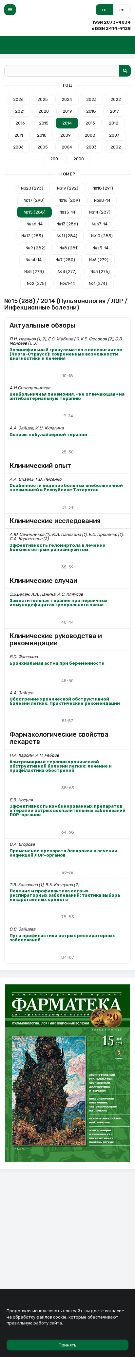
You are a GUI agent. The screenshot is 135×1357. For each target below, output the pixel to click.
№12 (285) (32, 235)
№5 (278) (34, 271)
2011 (18, 135)
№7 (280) (65, 259)
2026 (18, 99)
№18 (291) (102, 188)
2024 (67, 99)
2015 (43, 123)
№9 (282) (36, 247)
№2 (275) (36, 283)
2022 (115, 99)
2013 (90, 123)
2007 (114, 135)
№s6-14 (35, 223)
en (122, 9)
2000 (78, 158)
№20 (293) (32, 188)
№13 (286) (67, 223)
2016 (20, 123)
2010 (42, 135)
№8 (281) (69, 247)
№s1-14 (67, 283)
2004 (67, 147)
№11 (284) (67, 235)
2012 (113, 123)
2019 (67, 111)
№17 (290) (34, 200)
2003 (91, 147)
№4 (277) (67, 271)
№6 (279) (98, 259)
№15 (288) (35, 212)
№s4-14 (34, 259)
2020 (43, 111)
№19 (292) (67, 188)
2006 (18, 147)
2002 (115, 147)
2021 (20, 111)
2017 (114, 111)
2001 (55, 158)
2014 (67, 123)
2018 (91, 111)
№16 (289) (69, 200)
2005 (42, 147)
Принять (67, 1345)
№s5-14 (67, 212)
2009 (65, 135)
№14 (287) (99, 212)
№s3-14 (100, 247)
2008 (90, 135)
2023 (91, 99)
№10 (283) (102, 235)
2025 (42, 99)
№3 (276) (100, 271)
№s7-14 (99, 223)
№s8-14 (102, 200)
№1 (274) (98, 283)
